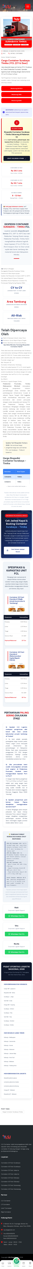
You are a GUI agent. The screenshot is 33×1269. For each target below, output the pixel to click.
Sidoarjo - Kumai (8, 1045)
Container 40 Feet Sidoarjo (10, 1182)
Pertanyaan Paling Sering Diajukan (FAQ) (13, 283)
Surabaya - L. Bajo (9, 997)
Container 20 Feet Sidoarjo (10, 1178)
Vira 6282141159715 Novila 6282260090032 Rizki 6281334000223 (10, 1236)
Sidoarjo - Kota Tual (9, 1057)
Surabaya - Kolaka (9, 1025)
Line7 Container (6, 1208)
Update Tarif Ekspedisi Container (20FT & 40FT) (15, 276)
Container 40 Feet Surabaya (10, 1167)
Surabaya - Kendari (9, 1021)
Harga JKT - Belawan (9, 1090)
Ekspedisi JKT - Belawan (10, 1094)
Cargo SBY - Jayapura (9, 988)
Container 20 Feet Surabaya (10, 1163)
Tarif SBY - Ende (8, 1001)
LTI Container (5, 1204)
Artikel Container (16, 53)
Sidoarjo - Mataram (9, 1049)
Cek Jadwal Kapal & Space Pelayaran (12, 278)
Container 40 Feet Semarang (11, 1189)
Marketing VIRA (16, 94)
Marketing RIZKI (16, 100)
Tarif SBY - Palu (8, 1017)
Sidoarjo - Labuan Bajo (10, 1053)
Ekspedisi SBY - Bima (9, 992)
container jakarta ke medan (11, 1082)
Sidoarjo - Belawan (9, 1061)
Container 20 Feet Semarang (10, 1185)
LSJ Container (5, 1201)
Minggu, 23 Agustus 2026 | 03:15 (13, 51)
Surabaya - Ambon (9, 1009)
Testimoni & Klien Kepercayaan (10, 273)
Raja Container (6, 1212)
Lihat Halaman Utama (15, 158)
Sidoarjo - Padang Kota (10, 1065)
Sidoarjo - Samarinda (9, 1041)
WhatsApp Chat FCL (17, 916)
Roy (4, 53)
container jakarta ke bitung (11, 1086)
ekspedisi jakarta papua (10, 1078)
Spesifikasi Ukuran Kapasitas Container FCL (14, 280)
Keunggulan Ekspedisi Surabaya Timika (12, 271)
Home (3, 57)
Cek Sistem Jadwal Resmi (17, 550)
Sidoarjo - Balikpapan (9, 1037)
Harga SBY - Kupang (9, 1005)
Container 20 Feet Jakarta (10, 1170)
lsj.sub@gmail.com (9, 1230)
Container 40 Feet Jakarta (10, 1174)
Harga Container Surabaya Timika (13, 1112)
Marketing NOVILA (16, 88)
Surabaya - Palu (8, 1013)
